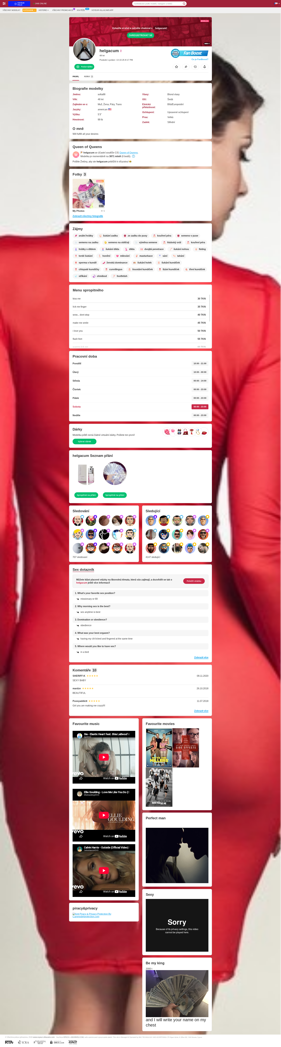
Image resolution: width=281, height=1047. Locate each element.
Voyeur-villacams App (102, 10)
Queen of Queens (128, 152)
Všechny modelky (11, 10)
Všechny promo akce (62, 10)
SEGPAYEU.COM (77, 1037)
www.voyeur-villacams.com (44, 1037)
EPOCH (66, 1037)
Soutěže (81, 10)
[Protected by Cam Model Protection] (104, 915)
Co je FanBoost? (200, 59)
